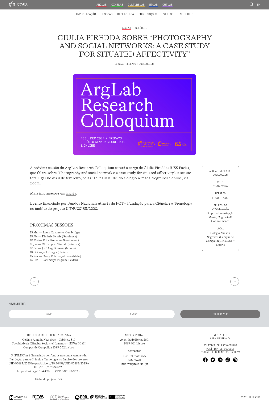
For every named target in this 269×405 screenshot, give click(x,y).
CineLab (117, 4)
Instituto (185, 14)
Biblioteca (125, 14)
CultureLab (136, 4)
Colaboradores (123, 11)
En (258, 4)
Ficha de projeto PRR (48, 379)
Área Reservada (220, 338)
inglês (71, 193)
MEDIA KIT (220, 335)
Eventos (167, 14)
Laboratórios (66, 11)
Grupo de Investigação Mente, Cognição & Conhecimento (220, 217)
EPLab (153, 4)
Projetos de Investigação (100, 11)
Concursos (205, 11)
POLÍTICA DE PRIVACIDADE (220, 345)
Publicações (147, 14)
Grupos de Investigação (142, 11)
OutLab (167, 4)
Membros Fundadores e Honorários (164, 11)
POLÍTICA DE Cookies (220, 348)
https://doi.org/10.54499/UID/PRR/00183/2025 (48, 371)
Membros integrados (93, 11)
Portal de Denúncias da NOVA (220, 352)
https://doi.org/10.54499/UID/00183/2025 (59, 363)
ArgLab (101, 4)
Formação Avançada (179, 11)
